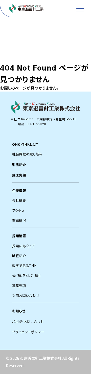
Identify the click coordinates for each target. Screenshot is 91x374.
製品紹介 (19, 164)
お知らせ (18, 310)
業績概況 (19, 220)
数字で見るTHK (24, 265)
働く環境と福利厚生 (27, 275)
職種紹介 (19, 255)
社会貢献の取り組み (27, 154)
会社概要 (19, 200)
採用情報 (19, 235)
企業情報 (19, 190)
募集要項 (19, 285)
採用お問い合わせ (25, 295)
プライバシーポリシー (28, 331)
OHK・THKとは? (25, 144)
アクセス (18, 210)
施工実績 (19, 175)
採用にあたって (23, 245)
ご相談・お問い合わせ (28, 321)
